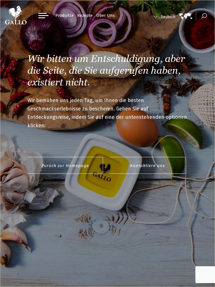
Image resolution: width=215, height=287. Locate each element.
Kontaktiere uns (147, 165)
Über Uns (105, 15)
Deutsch (168, 17)
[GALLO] (16, 16)
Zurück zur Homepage (65, 165)
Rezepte (85, 15)
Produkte (64, 15)
